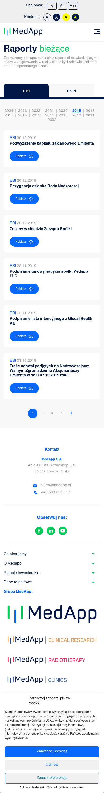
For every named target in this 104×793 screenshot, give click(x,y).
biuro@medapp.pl (55, 485)
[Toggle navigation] (97, 31)
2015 (36, 115)
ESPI (71, 91)
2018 (90, 111)
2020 (63, 111)
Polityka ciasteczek (32, 787)
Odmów (52, 765)
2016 (22, 115)
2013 (63, 115)
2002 (52, 120)
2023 (22, 111)
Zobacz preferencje (52, 778)
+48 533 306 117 (55, 492)
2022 (36, 111)
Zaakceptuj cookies (52, 751)
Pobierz (20, 156)
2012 (76, 115)
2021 (49, 111)
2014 (49, 115)
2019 (76, 111)
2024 (9, 111)
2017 (9, 115)
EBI (26, 91)
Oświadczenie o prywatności (65, 787)
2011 (90, 115)
